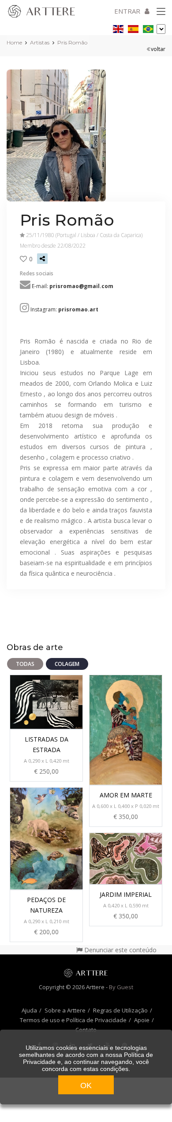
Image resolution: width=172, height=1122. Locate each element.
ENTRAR (127, 11)
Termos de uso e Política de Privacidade (73, 1020)
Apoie (142, 1020)
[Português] (148, 27)
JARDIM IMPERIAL (126, 894)
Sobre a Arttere (65, 1010)
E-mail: (72, 286)
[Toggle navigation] (161, 12)
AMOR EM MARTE (126, 795)
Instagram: (64, 309)
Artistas (39, 42)
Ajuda (29, 1010)
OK (86, 1085)
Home (14, 42)
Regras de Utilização (120, 1010)
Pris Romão (72, 42)
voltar (158, 49)
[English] (118, 27)
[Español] (133, 27)
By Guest (121, 987)
